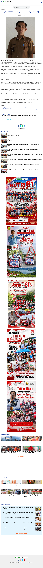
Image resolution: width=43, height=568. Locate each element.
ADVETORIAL (20, 3)
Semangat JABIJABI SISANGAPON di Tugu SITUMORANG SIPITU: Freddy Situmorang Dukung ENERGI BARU (31, 442)
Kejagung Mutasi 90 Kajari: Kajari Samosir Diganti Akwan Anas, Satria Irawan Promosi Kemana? (10, 486)
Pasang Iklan (15, 562)
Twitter (23, 561)
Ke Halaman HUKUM (21, 499)
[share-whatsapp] (22, 126)
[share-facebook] (19, 126)
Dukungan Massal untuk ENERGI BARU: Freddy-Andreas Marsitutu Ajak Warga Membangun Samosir (10, 452)
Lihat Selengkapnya (21, 533)
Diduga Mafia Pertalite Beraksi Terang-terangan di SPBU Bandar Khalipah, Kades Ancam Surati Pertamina (10, 495)
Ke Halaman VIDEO (21, 456)
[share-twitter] (20, 126)
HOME (2, 3)
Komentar (22, 128)
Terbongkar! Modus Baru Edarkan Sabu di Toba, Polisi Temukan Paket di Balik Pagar (31, 486)
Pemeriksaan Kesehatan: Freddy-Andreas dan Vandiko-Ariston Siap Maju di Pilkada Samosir (31, 452)
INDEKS (10, 3)
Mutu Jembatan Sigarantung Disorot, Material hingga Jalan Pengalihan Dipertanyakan (18, 508)
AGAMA (25, 3)
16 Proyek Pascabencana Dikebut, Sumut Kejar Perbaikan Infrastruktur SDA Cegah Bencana (18, 523)
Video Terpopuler (5, 434)
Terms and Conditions (29, 562)
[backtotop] (21, 555)
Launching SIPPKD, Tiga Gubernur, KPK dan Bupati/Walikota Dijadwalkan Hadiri (19, 115)
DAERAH (3, 119)
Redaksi (11, 562)
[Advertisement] (21, 467)
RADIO (6, 3)
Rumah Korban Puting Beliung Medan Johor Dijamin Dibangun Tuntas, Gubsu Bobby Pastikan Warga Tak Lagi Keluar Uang (18, 528)
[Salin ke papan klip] (24, 126)
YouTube (25, 561)
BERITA (35, 3)
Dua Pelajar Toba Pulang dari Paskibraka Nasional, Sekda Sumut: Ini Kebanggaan (17, 518)
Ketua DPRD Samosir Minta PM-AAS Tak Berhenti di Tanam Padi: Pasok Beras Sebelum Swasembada (18, 513)
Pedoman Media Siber (21, 562)
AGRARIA (30, 3)
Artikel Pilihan (4, 478)
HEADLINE (9, 119)
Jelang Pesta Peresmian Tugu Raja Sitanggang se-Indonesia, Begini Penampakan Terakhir (9, 442)
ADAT (14, 3)
